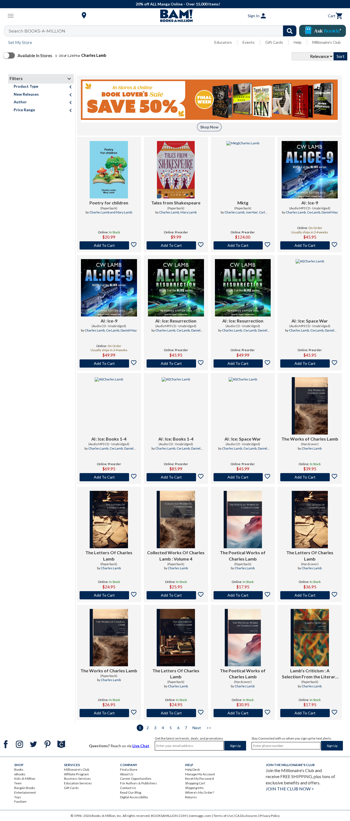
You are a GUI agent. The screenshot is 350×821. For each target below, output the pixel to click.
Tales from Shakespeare (175, 202)
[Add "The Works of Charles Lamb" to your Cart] (309, 477)
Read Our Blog (130, 792)
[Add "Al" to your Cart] (309, 245)
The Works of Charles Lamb (309, 438)
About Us (126, 774)
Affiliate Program (76, 774)
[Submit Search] (289, 30)
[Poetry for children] (108, 170)
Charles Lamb (169, 212)
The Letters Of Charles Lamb (108, 555)
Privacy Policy (270, 816)
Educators (223, 42)
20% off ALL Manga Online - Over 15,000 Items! (178, 4)
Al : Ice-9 (309, 202)
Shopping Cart (195, 783)
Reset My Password (199, 778)
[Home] (175, 16)
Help (298, 42)
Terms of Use (223, 816)
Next (196, 727)
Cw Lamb (313, 212)
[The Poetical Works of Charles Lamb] (242, 519)
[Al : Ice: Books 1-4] (108, 406)
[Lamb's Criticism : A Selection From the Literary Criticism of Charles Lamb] (309, 638)
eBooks (19, 774)
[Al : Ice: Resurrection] (176, 288)
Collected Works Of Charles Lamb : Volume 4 (176, 555)
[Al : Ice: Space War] (309, 288)
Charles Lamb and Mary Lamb (110, 212)
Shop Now (209, 127)
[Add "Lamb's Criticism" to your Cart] (309, 713)
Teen (18, 783)
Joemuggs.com (200, 816)
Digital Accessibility (134, 797)
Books (19, 769)
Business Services (77, 778)
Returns (191, 797)
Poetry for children (108, 202)
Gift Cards (274, 42)
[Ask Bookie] (322, 31)
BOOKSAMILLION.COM (168, 816)
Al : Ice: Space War (309, 320)
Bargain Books (24, 788)
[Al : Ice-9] (309, 170)
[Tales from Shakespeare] (176, 170)
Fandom (20, 801)
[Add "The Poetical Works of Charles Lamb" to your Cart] (243, 595)
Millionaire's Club (326, 42)
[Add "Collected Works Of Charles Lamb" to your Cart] (176, 595)
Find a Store (128, 769)
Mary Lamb (188, 212)
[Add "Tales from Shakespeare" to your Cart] (176, 245)
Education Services (78, 783)
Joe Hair (252, 212)
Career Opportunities (135, 778)
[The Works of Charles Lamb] (309, 406)
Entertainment (25, 792)
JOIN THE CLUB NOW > (290, 788)
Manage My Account (200, 774)
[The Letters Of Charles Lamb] (108, 519)
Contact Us (128, 788)
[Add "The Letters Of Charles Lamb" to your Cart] (109, 595)
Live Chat (140, 745)
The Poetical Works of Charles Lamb (243, 555)
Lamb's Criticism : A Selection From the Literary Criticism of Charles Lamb (310, 674)
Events (249, 42)
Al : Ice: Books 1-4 (108, 438)
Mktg (242, 202)
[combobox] (153, 31)
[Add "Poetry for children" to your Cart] (109, 245)
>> (208, 727)
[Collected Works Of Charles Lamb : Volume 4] (175, 519)
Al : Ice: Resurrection (175, 320)
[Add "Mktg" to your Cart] (243, 245)
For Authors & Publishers (138, 783)
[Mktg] (243, 170)
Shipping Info (194, 788)
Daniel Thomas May (183, 332)
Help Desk (192, 769)
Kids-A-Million (24, 778)
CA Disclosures (246, 816)
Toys (17, 797)
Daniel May (330, 212)
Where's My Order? (199, 792)
